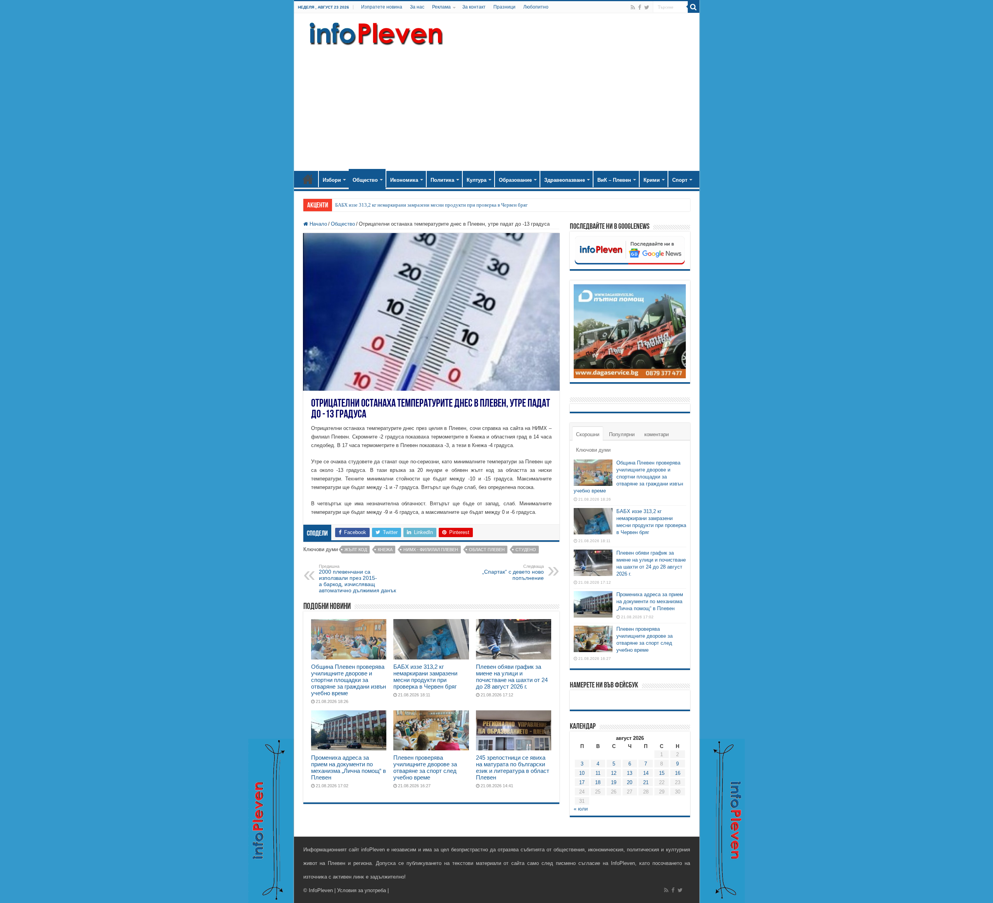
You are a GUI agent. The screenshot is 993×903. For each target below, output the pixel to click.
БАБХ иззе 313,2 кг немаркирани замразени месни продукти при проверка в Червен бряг (431, 205)
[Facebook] (639, 7)
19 (613, 782)
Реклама (441, 7)
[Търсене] (693, 7)
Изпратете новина (381, 7)
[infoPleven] (374, 32)
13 (629, 773)
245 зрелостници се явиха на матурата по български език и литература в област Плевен (512, 767)
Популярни (622, 434)
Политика (442, 180)
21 (646, 782)
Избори (332, 180)
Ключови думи (593, 450)
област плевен (487, 549)
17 (582, 782)
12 (613, 773)
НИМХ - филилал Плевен (430, 549)
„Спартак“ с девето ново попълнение (513, 572)
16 (677, 773)
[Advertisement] (497, 104)
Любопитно (535, 7)
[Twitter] (647, 7)
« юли (581, 809)
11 (597, 773)
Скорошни (587, 434)
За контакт (474, 7)
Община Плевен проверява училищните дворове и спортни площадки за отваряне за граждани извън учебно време (348, 679)
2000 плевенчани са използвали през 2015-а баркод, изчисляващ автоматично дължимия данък (357, 578)
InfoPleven (321, 890)
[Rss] (633, 7)
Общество (365, 180)
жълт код (355, 549)
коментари (656, 434)
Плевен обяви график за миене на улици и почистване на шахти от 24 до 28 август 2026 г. (512, 676)
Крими (652, 180)
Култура (476, 180)
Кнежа (385, 549)
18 (597, 782)
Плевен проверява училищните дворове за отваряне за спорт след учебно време (425, 767)
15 (661, 773)
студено (526, 549)
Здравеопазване (564, 180)
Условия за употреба (361, 890)
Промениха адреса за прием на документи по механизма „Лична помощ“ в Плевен (348, 767)
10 (582, 773)
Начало (308, 179)
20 (629, 782)
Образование (515, 180)
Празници (504, 7)
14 (646, 773)
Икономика (404, 180)
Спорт (679, 180)
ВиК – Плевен (614, 180)
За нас (417, 7)
